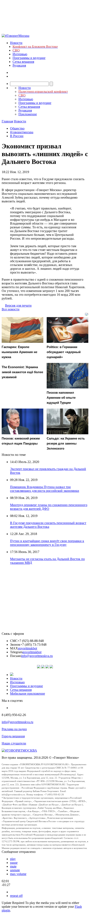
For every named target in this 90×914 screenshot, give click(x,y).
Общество (17, 128)
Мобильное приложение (27, 693)
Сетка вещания (23, 61)
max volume (18, 874)
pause (14, 862)
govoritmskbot (27, 648)
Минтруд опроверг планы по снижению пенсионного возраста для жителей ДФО (48, 506)
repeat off (16, 895)
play (13, 859)
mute (13, 866)
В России (16, 136)
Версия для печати (18, 305)
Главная (7, 121)
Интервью (20, 54)
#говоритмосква (21, 132)
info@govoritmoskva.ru (37, 656)
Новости (16, 43)
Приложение (27, 114)
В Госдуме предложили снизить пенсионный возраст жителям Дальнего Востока (48, 524)
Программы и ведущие (29, 58)
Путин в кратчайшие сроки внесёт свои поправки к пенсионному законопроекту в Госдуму (47, 542)
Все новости (10, 309)
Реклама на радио (14, 729)
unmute (15, 870)
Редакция (19, 65)
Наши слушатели (14, 743)
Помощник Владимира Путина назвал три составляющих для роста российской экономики (44, 488)
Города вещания (13, 736)
